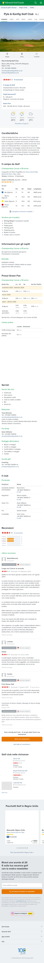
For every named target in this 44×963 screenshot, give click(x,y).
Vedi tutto (4, 792)
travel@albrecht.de (21, 901)
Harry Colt (29, 172)
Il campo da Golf (9, 85)
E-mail (19, 492)
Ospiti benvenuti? (9, 94)
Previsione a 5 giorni (21, 123)
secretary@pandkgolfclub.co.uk (12, 71)
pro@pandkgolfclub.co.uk (10, 466)
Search (35, 3)
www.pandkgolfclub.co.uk (10, 73)
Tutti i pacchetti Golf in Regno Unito (21, 852)
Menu (41, 3)
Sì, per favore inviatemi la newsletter (22, 891)
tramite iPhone (35, 687)
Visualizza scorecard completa (22, 212)
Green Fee (7, 103)
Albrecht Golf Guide (14, 2)
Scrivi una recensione (22, 739)
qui (7, 904)
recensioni (18, 533)
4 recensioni (18, 79)
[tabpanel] (22, 828)
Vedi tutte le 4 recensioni (21, 744)
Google (10, 635)
